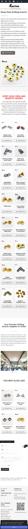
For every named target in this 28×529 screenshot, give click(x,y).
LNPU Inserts (13, 478)
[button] (2, 359)
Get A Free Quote (8, 52)
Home (2, 8)
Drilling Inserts (7, 8)
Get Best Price (8, 140)
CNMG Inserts (10, 479)
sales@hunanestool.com (19, 497)
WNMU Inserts (20, 478)
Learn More (19, 523)
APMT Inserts (17, 479)
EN (17, 1)
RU (21, 1)
